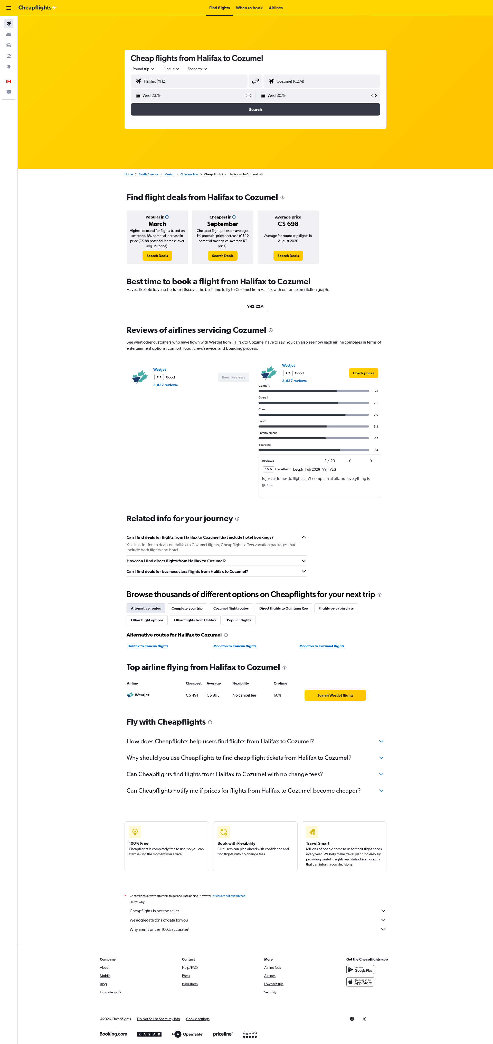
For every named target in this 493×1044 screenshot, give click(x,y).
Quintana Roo (189, 174)
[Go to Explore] (8, 67)
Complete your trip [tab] (187, 608)
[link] (157, 256)
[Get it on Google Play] (360, 969)
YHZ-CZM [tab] (255, 307)
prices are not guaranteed (229, 896)
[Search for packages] (8, 56)
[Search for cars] (8, 45)
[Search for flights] (8, 23)
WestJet (159, 369)
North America (148, 174)
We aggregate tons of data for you (159, 920)
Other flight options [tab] (147, 620)
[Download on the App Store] (360, 981)
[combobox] (144, 68)
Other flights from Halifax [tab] (195, 620)
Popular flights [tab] (239, 620)
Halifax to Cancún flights (148, 646)
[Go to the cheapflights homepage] (37, 8)
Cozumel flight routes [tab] (231, 608)
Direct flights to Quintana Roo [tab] (283, 608)
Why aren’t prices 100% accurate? (159, 929)
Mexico (169, 174)
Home (129, 174)
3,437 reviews (165, 385)
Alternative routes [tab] (146, 608)
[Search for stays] (8, 34)
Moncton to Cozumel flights (321, 646)
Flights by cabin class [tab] (336, 608)
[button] (8, 8)
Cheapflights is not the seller (154, 910)
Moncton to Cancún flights (234, 646)
